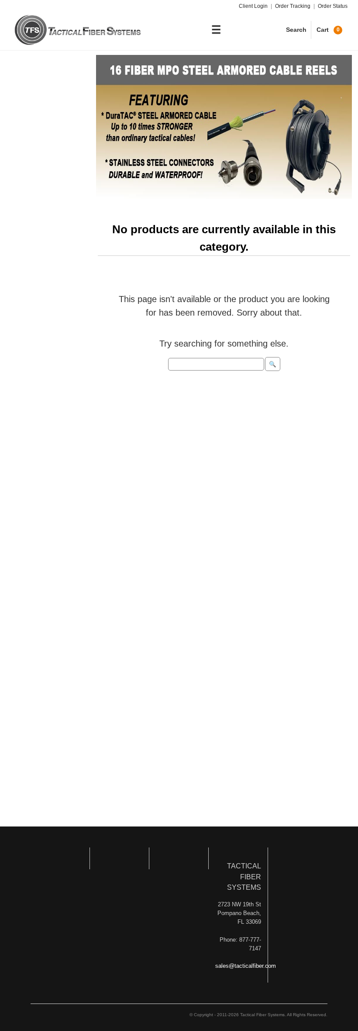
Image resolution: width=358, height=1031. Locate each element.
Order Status (333, 6)
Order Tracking (292, 6)
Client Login (253, 6)
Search (296, 29)
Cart (328, 29)
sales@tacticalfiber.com (245, 966)
